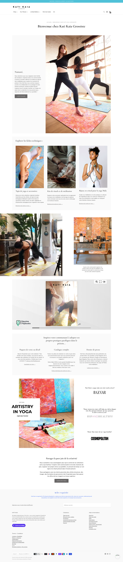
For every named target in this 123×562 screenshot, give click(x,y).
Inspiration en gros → (29, 364)
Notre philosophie (93, 526)
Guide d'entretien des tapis (69, 521)
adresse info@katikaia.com (33, 361)
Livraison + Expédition (17, 536)
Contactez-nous (61, 480)
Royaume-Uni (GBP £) (23, 554)
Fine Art (65, 523)
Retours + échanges (16, 538)
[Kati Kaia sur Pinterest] (107, 554)
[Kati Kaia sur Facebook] (105, 554)
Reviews (91, 527)
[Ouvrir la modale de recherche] (104, 12)
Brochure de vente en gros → (23, 206)
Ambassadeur (15, 539)
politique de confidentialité (18, 542)
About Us (91, 515)
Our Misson (65, 518)
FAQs (90, 518)
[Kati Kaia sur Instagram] (109, 554)
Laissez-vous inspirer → (93, 368)
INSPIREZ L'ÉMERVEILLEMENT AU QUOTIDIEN (61, 1)
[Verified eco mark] (61, 493)
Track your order (92, 517)
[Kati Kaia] (21, 7)
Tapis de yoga (66, 515)
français (14, 554)
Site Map (14, 544)
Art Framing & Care (93, 521)
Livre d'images (21, 96)
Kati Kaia (30, 557)
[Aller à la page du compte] (107, 12)
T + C (13, 545)
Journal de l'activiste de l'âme (69, 520)
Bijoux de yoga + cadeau (68, 517)
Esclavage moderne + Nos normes (19, 547)
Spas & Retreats (92, 523)
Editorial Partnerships (17, 541)
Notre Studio (92, 520)
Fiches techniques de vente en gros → (61, 371)
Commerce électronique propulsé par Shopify (21, 559)
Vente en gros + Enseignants (95, 524)
